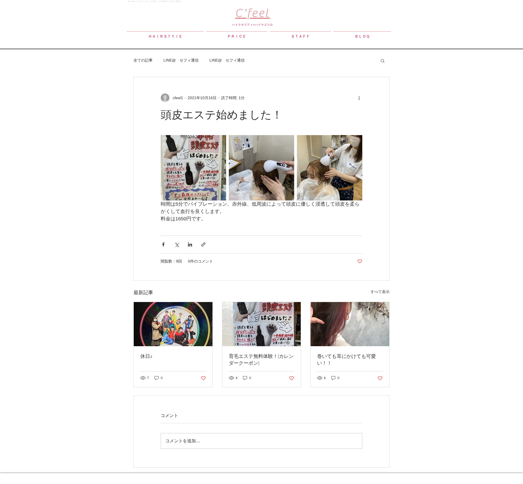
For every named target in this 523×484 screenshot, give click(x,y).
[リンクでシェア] (203, 244)
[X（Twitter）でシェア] (176, 244)
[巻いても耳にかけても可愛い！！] (350, 324)
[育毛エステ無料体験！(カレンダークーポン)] (261, 324)
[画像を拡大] (193, 167)
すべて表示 (380, 292)
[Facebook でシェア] (163, 244)
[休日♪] (173, 324)
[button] (382, 60)
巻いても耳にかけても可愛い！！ (346, 359)
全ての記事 (143, 60)
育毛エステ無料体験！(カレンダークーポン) (261, 359)
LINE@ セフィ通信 (181, 60)
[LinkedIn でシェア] (190, 244)
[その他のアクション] (359, 98)
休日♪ (146, 356)
